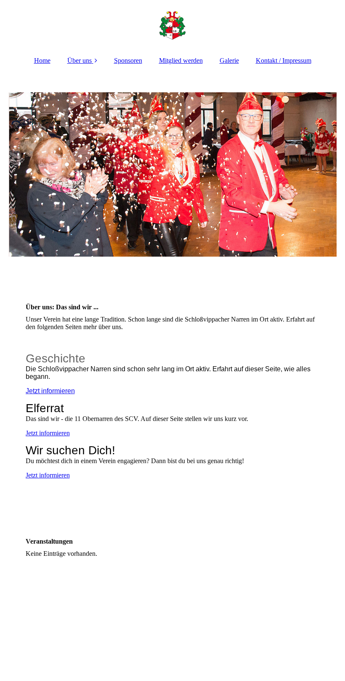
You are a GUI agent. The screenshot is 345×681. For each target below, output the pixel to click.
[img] (173, 25)
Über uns (79, 60)
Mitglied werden (181, 60)
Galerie (229, 60)
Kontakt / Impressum (283, 60)
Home (42, 60)
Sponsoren (128, 60)
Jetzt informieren (50, 390)
